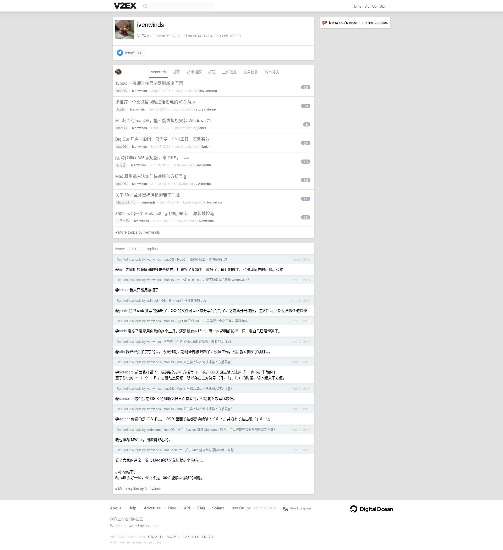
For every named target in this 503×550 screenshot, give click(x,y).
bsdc (123, 330)
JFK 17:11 (208, 536)
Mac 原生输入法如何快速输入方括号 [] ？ (153, 176)
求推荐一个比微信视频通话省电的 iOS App (155, 102)
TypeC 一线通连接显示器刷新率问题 (149, 83)
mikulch (204, 146)
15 (306, 180)
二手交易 (122, 220)
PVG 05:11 (173, 536)
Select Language (299, 508)
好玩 (212, 71)
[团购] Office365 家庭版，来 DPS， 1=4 (152, 158)
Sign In (385, 6)
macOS (121, 90)
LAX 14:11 (190, 536)
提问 (177, 71)
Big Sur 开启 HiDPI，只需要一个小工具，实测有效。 (164, 139)
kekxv (123, 289)
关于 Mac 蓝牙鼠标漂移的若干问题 (147, 195)
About (115, 507)
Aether (124, 418)
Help (132, 507)
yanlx (123, 310)
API (187, 507)
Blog (172, 507)
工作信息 (229, 71)
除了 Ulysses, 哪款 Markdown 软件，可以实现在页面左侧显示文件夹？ (227, 429)
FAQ (201, 507)
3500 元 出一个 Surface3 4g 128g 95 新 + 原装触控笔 (164, 213)
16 (306, 87)
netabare (126, 372)
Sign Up (370, 6)
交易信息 (250, 71)
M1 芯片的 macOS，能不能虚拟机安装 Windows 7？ (164, 120)
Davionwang (208, 90)
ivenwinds (132, 52)
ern (121, 269)
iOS (163, 300)
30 (306, 106)
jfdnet (202, 127)
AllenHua (205, 183)
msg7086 (204, 165)
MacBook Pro (125, 202)
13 (306, 162)
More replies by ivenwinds (139, 488)
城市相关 (272, 71)
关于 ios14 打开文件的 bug (187, 300)
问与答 (121, 165)
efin (122, 351)
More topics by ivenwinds (139, 232)
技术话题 (194, 71)
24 (306, 143)
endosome (154, 429)
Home (356, 6)
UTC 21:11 (155, 536)
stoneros (126, 398)
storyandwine (206, 109)
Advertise (152, 507)
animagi (152, 300)
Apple (120, 109)
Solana (218, 507)
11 (306, 199)
